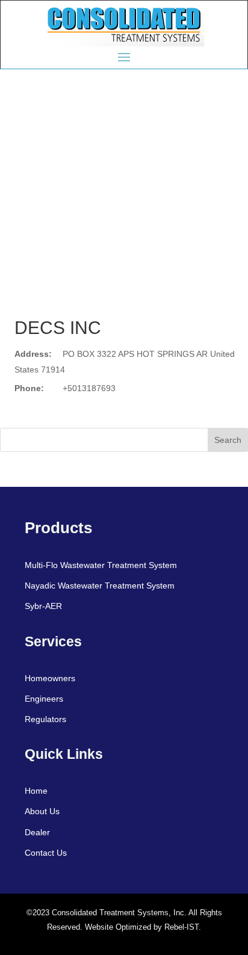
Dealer (37, 832)
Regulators (45, 719)
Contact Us (46, 853)
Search (227, 440)
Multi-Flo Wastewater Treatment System (101, 565)
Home (36, 791)
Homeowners (50, 678)
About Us (42, 811)
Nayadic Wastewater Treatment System (100, 585)
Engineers (44, 698)
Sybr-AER (43, 606)
